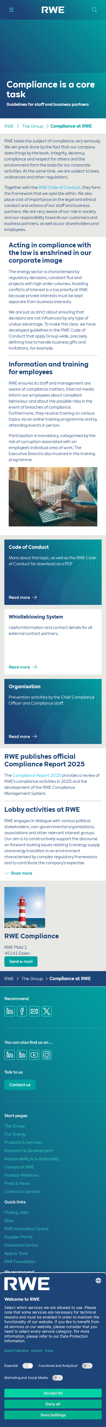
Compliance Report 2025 (37, 775)
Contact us (20, 1084)
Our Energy (15, 1134)
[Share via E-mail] (34, 1011)
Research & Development (28, 1150)
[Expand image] (84, 513)
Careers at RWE (19, 1167)
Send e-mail (21, 961)
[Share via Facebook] (22, 1011)
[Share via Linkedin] (9, 1011)
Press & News (17, 1183)
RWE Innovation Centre (26, 1228)
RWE (9, 126)
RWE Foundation (20, 1261)
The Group (32, 126)
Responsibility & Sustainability (31, 1158)
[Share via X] (47, 1011)
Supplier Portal (18, 1237)
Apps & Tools (16, 1253)
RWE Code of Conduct (59, 187)
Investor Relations (21, 1175)
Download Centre (21, 1245)
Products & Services (23, 1142)
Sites (9, 1220)
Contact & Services (22, 1191)
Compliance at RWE (71, 126)
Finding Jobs (16, 1212)
